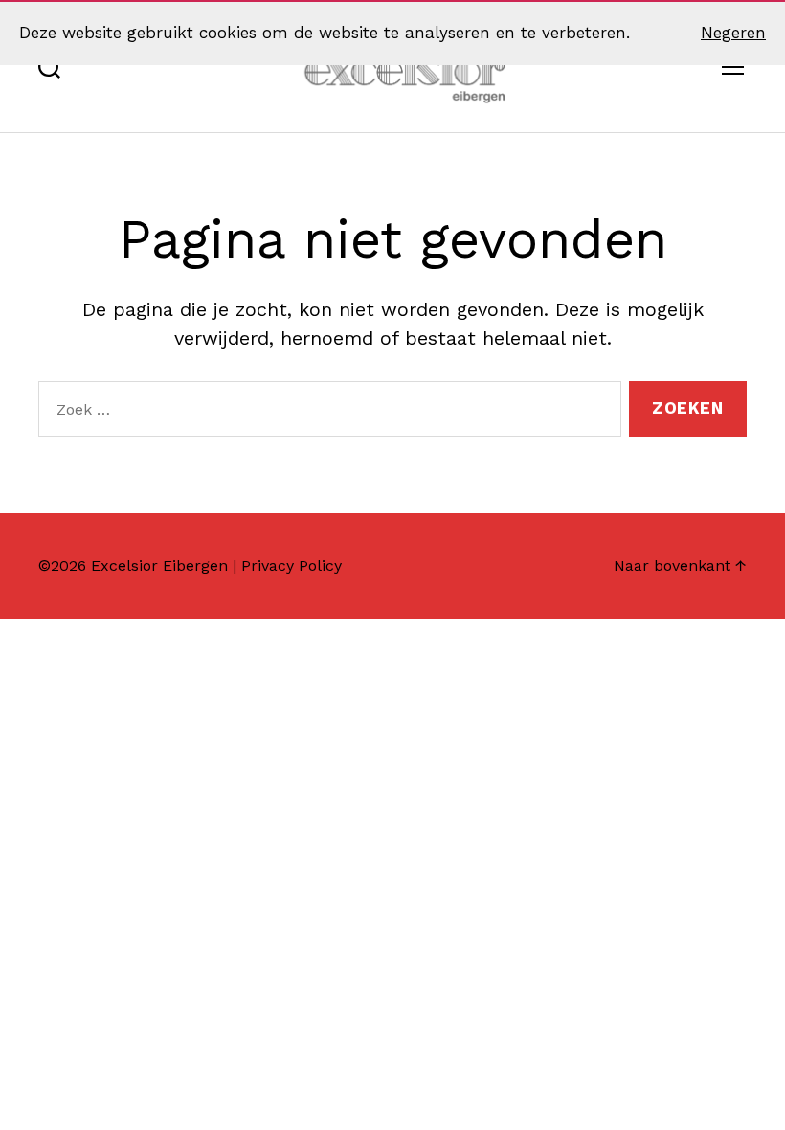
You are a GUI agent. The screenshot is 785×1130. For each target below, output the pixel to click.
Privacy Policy (291, 565)
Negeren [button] (733, 32)
